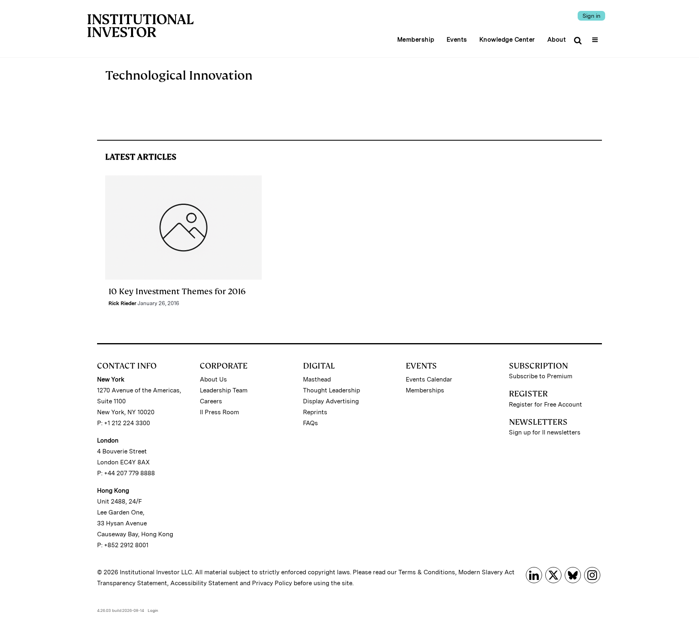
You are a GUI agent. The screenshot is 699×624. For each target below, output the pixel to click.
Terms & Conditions (426, 572)
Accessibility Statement (204, 583)
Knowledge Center (507, 39)
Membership (415, 39)
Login (153, 610)
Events (457, 39)
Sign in (591, 16)
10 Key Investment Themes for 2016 (177, 291)
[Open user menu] (596, 37)
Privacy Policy (272, 583)
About (556, 39)
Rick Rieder (122, 303)
